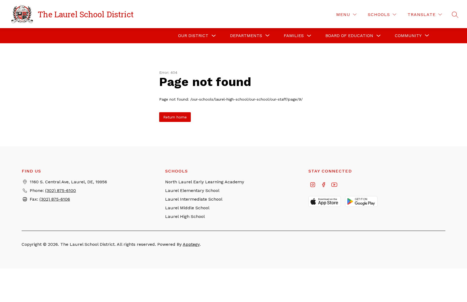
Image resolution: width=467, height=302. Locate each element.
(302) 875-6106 (54, 199)
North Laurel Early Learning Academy (204, 181)
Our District (193, 35)
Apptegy (191, 244)
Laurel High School (185, 216)
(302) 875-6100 (60, 190)
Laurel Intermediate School (193, 199)
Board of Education (349, 35)
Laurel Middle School (187, 207)
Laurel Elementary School (192, 190)
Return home (175, 117)
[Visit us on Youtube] (334, 185)
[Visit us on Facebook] (323, 185)
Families (294, 35)
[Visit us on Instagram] (312, 185)
